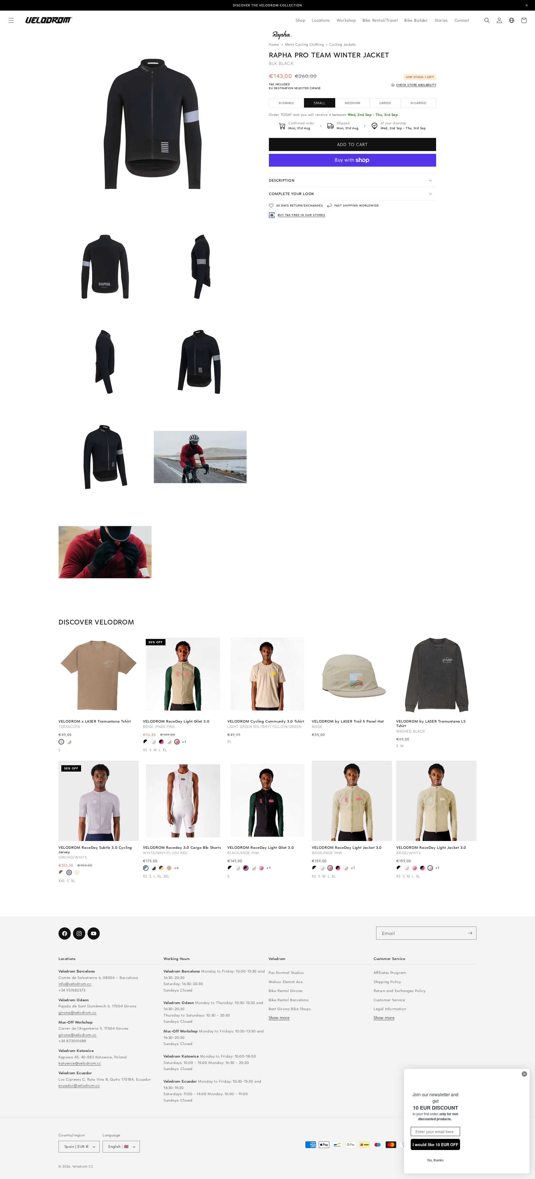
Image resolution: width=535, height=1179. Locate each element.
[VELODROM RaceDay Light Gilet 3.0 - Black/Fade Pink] (161, 742)
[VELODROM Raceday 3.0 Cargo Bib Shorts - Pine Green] (161, 868)
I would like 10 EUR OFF (435, 1144)
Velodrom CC (83, 1166)
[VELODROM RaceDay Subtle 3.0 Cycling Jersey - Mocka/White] (61, 873)
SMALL (319, 103)
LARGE (390, 104)
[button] (11, 20)
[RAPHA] (281, 35)
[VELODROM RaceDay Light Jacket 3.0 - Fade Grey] (322, 868)
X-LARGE (423, 104)
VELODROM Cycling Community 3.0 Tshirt (265, 721)
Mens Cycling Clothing (305, 44)
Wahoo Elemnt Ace (286, 981)
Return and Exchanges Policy (399, 990)
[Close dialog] (524, 1067)
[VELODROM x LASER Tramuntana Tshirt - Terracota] (61, 742)
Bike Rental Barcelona (289, 999)
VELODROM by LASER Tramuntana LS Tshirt (431, 723)
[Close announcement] (526, 5)
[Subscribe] (470, 933)
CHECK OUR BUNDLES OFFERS (267, 6)
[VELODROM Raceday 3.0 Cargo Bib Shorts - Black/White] (153, 868)
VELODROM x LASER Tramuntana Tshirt (95, 721)
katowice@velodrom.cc (80, 1063)
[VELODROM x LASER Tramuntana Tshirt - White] (69, 742)
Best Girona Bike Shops (289, 1008)
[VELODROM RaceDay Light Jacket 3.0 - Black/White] (314, 868)
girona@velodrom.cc (78, 1012)
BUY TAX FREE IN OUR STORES (301, 215)
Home (274, 44)
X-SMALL (291, 104)
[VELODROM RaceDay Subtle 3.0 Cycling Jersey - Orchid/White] (69, 873)
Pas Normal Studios (286, 972)
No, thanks (435, 1160)
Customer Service (389, 999)
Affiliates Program (390, 972)
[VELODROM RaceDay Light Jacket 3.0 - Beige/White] (346, 868)
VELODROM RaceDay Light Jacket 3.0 (347, 847)
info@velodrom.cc (75, 983)
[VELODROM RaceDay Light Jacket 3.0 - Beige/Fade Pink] (330, 868)
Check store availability (416, 84)
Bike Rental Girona (286, 990)
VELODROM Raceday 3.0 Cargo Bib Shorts (182, 847)
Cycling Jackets (342, 44)
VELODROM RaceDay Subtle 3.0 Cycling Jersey (95, 849)
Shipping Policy (387, 981)
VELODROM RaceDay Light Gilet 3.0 (176, 721)
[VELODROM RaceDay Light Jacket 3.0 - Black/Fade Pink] (338, 868)
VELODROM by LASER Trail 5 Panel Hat (348, 721)
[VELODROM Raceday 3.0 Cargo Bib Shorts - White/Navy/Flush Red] (146, 868)
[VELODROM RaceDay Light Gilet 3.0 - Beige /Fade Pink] (177, 742)
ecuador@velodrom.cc (79, 1085)
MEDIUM (357, 104)
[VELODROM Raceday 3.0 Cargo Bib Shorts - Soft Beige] (169, 868)
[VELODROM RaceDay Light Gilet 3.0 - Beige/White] (169, 742)
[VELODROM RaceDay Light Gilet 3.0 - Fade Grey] (153, 742)
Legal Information (390, 1008)
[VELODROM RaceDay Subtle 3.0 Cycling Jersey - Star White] (77, 873)
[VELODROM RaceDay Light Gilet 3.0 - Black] (146, 742)
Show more (279, 1017)
